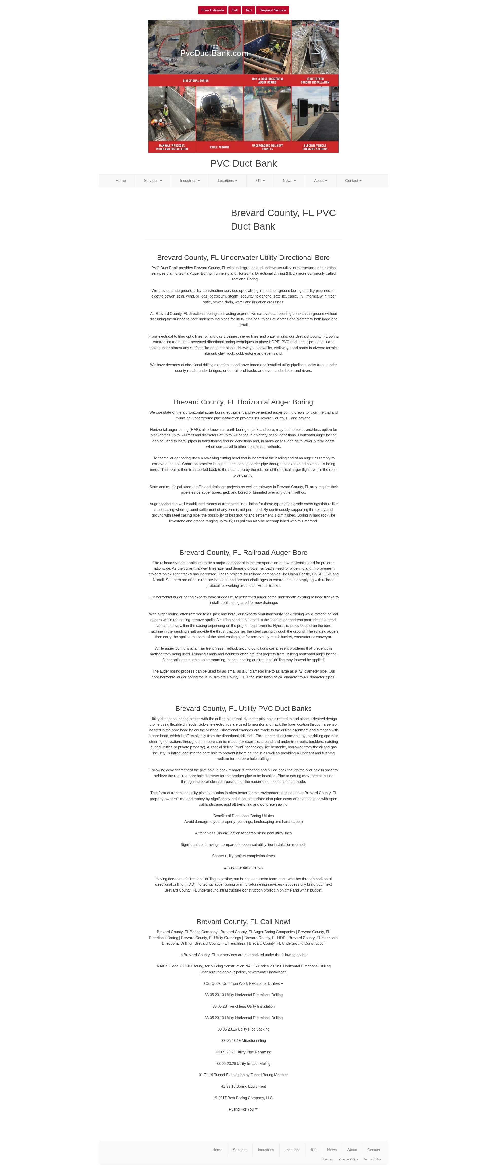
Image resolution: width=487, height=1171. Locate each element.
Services (152, 180)
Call (235, 10)
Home (121, 180)
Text (248, 10)
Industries (188, 180)
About (319, 180)
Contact (352, 180)
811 (258, 180)
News (288, 180)
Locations (226, 180)
